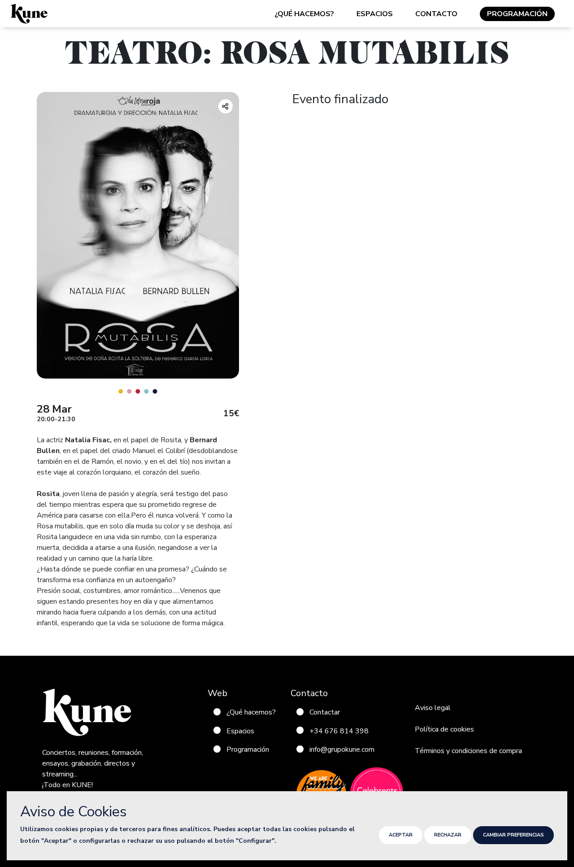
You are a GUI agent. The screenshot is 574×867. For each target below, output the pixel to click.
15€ (231, 414)
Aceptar (401, 835)
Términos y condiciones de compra (468, 751)
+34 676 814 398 (339, 731)
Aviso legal (433, 708)
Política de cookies (444, 729)
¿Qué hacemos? (304, 14)
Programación (517, 14)
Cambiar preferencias (513, 835)
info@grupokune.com (341, 749)
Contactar (324, 712)
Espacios (375, 14)
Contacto (436, 14)
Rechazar (447, 835)
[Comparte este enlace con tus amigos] (225, 106)
